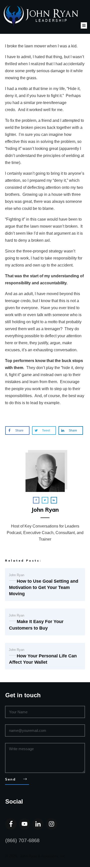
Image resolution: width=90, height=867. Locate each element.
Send (10, 779)
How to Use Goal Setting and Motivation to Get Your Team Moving (43, 587)
